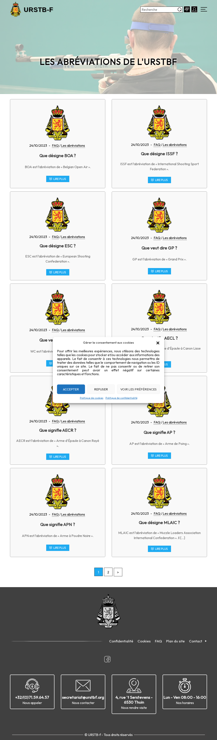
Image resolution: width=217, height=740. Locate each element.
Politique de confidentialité (121, 398)
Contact (195, 641)
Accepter (71, 389)
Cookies (144, 641)
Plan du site (175, 641)
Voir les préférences (138, 389)
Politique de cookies (91, 398)
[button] (158, 342)
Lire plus (59, 179)
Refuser (101, 389)
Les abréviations (73, 145)
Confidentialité (121, 641)
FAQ (55, 145)
